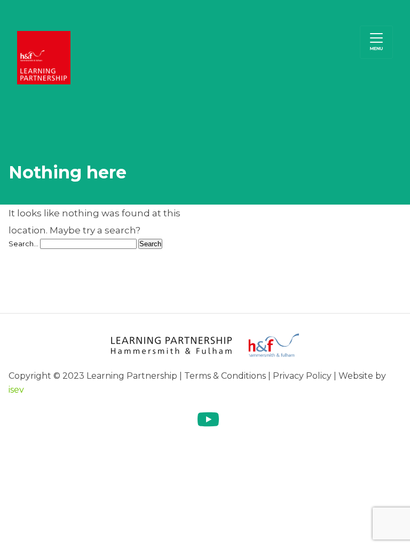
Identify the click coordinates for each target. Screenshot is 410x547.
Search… (23, 243)
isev (16, 390)
